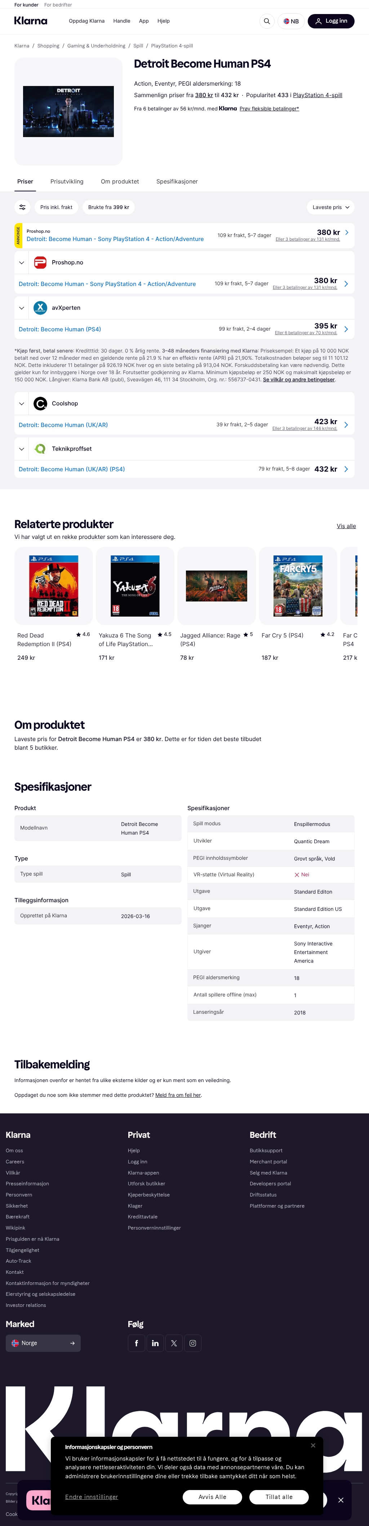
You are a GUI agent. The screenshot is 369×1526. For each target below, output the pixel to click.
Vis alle (346, 526)
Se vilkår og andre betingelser (299, 380)
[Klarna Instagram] (192, 1343)
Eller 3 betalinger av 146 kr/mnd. (304, 428)
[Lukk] (313, 1445)
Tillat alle (279, 1497)
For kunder (26, 5)
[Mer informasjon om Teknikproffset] (21, 449)
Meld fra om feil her (178, 1095)
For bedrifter (58, 5)
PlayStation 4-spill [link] (172, 46)
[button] (291, 21)
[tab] (25, 181)
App (144, 21)
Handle (122, 21)
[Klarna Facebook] (136, 1343)
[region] (187, 1476)
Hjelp (163, 21)
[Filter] (22, 207)
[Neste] (344, 604)
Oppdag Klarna (87, 21)
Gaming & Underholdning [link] (96, 46)
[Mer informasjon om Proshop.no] (21, 262)
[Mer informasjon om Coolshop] (21, 403)
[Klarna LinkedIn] (155, 1343)
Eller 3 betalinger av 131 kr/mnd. (308, 239)
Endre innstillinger (91, 1497)
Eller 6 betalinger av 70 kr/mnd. (306, 332)
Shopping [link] (48, 46)
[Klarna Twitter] (174, 1343)
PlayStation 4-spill (317, 95)
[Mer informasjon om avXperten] (21, 308)
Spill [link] (138, 46)
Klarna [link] (21, 46)
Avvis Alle (213, 1497)
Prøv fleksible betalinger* (269, 108)
